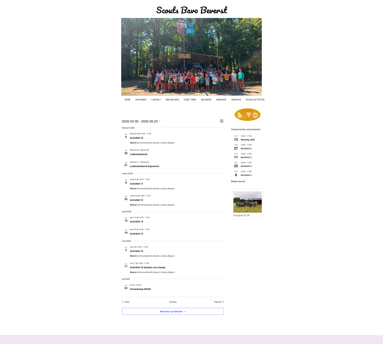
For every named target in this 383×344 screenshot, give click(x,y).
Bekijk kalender (238, 181)
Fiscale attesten (255, 99)
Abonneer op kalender (171, 311)
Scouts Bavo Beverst (191, 10)
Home (127, 99)
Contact (156, 99)
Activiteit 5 (246, 174)
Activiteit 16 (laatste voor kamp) (147, 267)
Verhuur (236, 99)
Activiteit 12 (136, 200)
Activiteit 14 (136, 233)
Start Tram (190, 99)
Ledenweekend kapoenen (144, 166)
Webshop (221, 99)
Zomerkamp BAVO (140, 289)
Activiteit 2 (246, 148)
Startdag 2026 (248, 139)
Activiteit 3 (246, 157)
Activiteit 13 (136, 221)
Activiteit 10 (136, 138)
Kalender (206, 99)
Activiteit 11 (136, 183)
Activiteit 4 (246, 166)
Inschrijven (172, 99)
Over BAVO (140, 99)
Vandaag (173, 302)
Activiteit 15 (136, 251)
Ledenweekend (138, 154)
